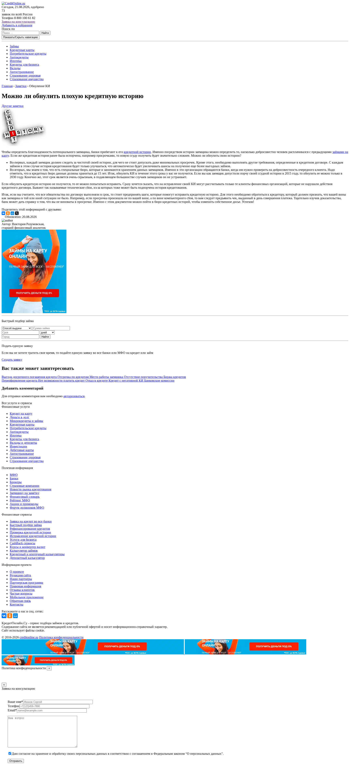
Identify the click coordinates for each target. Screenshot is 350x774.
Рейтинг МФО (20, 500)
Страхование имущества (27, 79)
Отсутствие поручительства (143, 377)
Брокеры (16, 482)
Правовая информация (25, 586)
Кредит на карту (21, 413)
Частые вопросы (21, 593)
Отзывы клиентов (22, 590)
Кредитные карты (22, 50)
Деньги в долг (19, 417)
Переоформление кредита (20, 380)
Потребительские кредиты (28, 53)
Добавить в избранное (17, 25)
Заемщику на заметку (24, 493)
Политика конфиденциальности (61, 637)
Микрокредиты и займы (26, 421)
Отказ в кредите (97, 380)
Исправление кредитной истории (33, 536)
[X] (17, 213)
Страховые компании (24, 485)
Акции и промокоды (24, 504)
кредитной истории (137, 152)
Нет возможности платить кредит (61, 380)
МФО (14, 474)
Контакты (16, 604)
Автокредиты (19, 57)
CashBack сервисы (22, 543)
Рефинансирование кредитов (30, 528)
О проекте (17, 571)
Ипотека (15, 61)
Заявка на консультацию (18, 21)
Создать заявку (12, 359)
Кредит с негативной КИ (126, 380)
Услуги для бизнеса (23, 539)
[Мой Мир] (12, 213)
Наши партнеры (21, 579)
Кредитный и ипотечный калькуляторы (37, 554)
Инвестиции (18, 446)
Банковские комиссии (159, 380)
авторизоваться (73, 396)
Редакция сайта (20, 575)
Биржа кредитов (174, 377)
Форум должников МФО (27, 507)
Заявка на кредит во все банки (31, 521)
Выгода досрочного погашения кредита (30, 377)
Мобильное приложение (27, 597)
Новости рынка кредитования (30, 489)
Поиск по (8, 29)
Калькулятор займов (24, 550)
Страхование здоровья (25, 75)
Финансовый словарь (24, 496)
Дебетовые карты (22, 450)
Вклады (15, 68)
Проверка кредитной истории (30, 532)
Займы (14, 46)
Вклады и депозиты (23, 442)
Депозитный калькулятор (27, 558)
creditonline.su (29, 637)
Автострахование (22, 72)
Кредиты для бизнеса (24, 64)
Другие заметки (12, 106)
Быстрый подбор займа (26, 525)
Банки (14, 478)
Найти (45, 32)
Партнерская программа (26, 582)
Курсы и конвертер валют (27, 547)
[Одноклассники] (8, 213)
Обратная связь (20, 601)
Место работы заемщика (107, 377)
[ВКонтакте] (3, 213)
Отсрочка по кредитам (74, 377)
